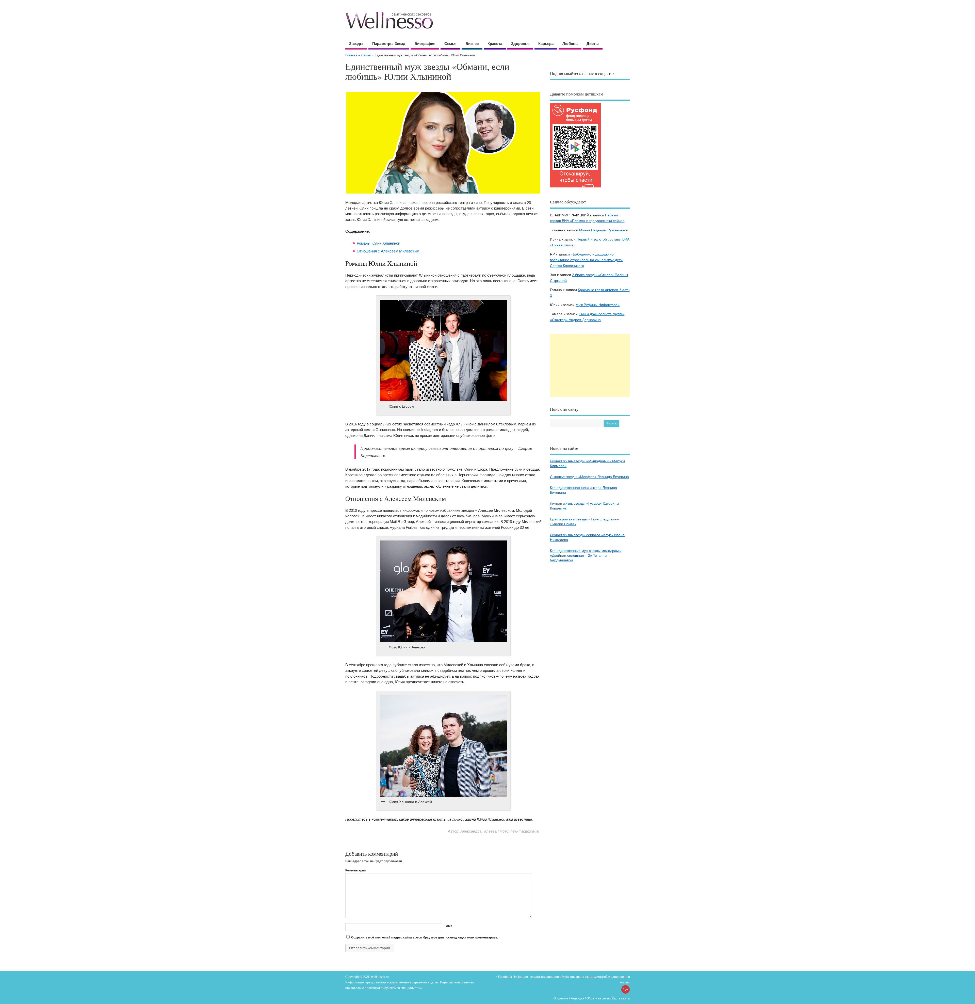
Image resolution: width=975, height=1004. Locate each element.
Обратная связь (598, 998)
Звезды (356, 43)
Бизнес (472, 43)
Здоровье (520, 43)
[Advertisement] (590, 365)
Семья (450, 43)
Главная (351, 55)
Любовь (570, 43)
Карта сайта (621, 998)
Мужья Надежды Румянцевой (603, 230)
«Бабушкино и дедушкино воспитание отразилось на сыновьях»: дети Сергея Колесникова (586, 260)
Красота (495, 43)
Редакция (577, 998)
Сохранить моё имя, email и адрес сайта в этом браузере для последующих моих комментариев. (424, 937)
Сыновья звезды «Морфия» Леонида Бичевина (589, 477)
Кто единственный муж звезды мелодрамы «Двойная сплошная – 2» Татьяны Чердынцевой (585, 555)
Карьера (546, 43)
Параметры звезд (388, 43)
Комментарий (355, 870)
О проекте (561, 998)
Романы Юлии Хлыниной (378, 243)
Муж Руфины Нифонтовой (598, 305)
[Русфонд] (575, 187)
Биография (424, 43)
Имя (449, 926)
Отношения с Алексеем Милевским (388, 251)
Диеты (593, 43)
